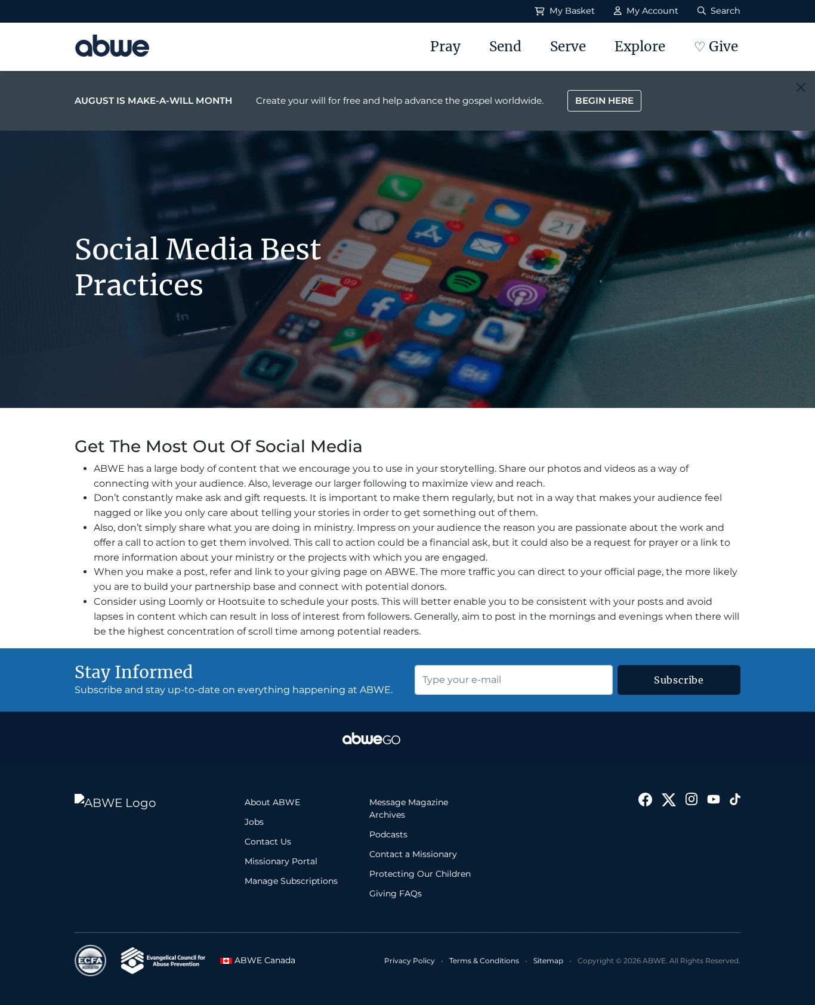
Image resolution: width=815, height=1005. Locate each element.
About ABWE (272, 802)
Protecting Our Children (420, 873)
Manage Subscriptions (291, 881)
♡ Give (716, 46)
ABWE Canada (259, 960)
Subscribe (679, 680)
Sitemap (548, 960)
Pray (445, 46)
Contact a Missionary (413, 854)
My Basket (571, 10)
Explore (640, 46)
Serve (568, 46)
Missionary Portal (281, 861)
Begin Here (604, 100)
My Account (651, 10)
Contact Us (268, 841)
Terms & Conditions (484, 960)
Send (505, 46)
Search (724, 10)
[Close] (801, 87)
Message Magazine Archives (408, 808)
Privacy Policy (409, 960)
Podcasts (388, 834)
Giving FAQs (395, 893)
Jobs (254, 822)
